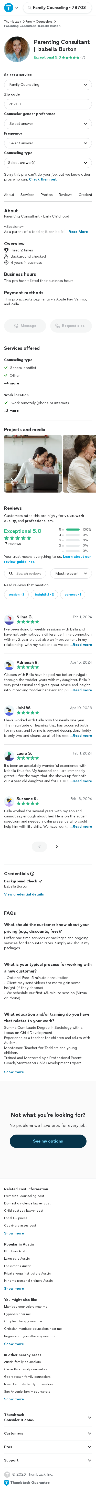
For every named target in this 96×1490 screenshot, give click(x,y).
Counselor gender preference (29, 114)
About (9, 195)
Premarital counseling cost (24, 1196)
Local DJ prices (15, 1218)
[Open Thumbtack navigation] (11, 7)
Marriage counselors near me (25, 1306)
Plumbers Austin (16, 1251)
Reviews (65, 195)
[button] (17, 49)
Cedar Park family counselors (25, 1369)
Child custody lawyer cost (24, 1210)
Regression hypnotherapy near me (29, 1336)
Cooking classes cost (20, 1225)
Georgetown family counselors (27, 1377)
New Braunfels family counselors (28, 1384)
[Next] (57, 847)
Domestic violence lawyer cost (27, 1203)
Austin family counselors (22, 1362)
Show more (14, 1233)
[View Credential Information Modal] (32, 873)
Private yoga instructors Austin (27, 1273)
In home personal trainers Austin (28, 1280)
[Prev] (39, 847)
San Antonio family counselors (27, 1391)
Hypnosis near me (17, 1314)
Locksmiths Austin (17, 1266)
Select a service (18, 75)
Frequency (13, 133)
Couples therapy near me (23, 1321)
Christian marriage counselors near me (33, 1329)
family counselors (39, 21)
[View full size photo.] (33, 464)
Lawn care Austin (17, 1258)
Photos (47, 195)
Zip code (12, 94)
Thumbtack (12, 21)
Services (27, 195)
